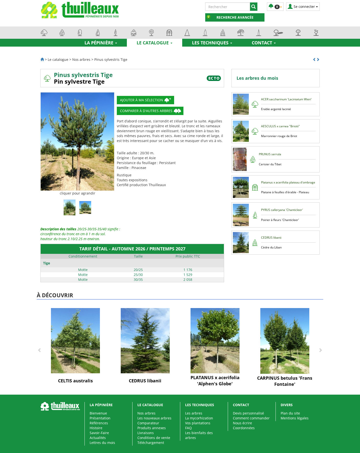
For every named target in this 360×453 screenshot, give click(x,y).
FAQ (188, 428)
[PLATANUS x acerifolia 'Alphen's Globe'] (215, 340)
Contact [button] (262, 43)
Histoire (96, 428)
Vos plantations (197, 423)
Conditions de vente (153, 437)
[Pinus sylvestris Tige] (77, 141)
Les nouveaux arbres (154, 418)
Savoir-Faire (99, 432)
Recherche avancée (234, 17)
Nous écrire (242, 423)
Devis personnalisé (248, 413)
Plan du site (290, 413)
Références (99, 423)
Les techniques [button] (211, 43)
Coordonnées (244, 428)
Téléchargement (150, 442)
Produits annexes (151, 428)
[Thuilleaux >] (42, 59)
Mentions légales (295, 418)
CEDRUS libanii (145, 381)
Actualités (98, 437)
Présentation (100, 418)
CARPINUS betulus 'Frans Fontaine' (284, 381)
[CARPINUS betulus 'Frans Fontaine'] (284, 340)
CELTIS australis (75, 381)
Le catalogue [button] (153, 43)
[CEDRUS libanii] (145, 340)
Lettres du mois (102, 442)
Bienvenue (98, 413)
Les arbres (193, 413)
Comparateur (148, 423)
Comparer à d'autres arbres (146, 110)
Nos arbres (146, 413)
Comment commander (251, 418)
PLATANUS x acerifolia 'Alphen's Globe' (215, 381)
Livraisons (145, 432)
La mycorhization (199, 418)
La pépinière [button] (99, 43)
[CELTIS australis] (75, 340)
